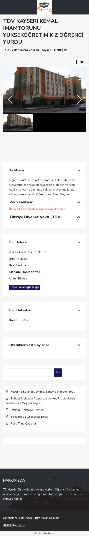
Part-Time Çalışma (23, 424)
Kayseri (46, 50)
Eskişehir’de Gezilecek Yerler (29, 417)
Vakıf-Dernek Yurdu (25, 50)
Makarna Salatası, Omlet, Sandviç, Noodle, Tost (43, 392)
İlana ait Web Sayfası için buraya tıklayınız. (37, 209)
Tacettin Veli (31, 272)
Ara (57, 372)
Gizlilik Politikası (14, 526)
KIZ (7, 50)
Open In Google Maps (25, 287)
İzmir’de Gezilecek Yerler (27, 410)
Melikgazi (60, 50)
